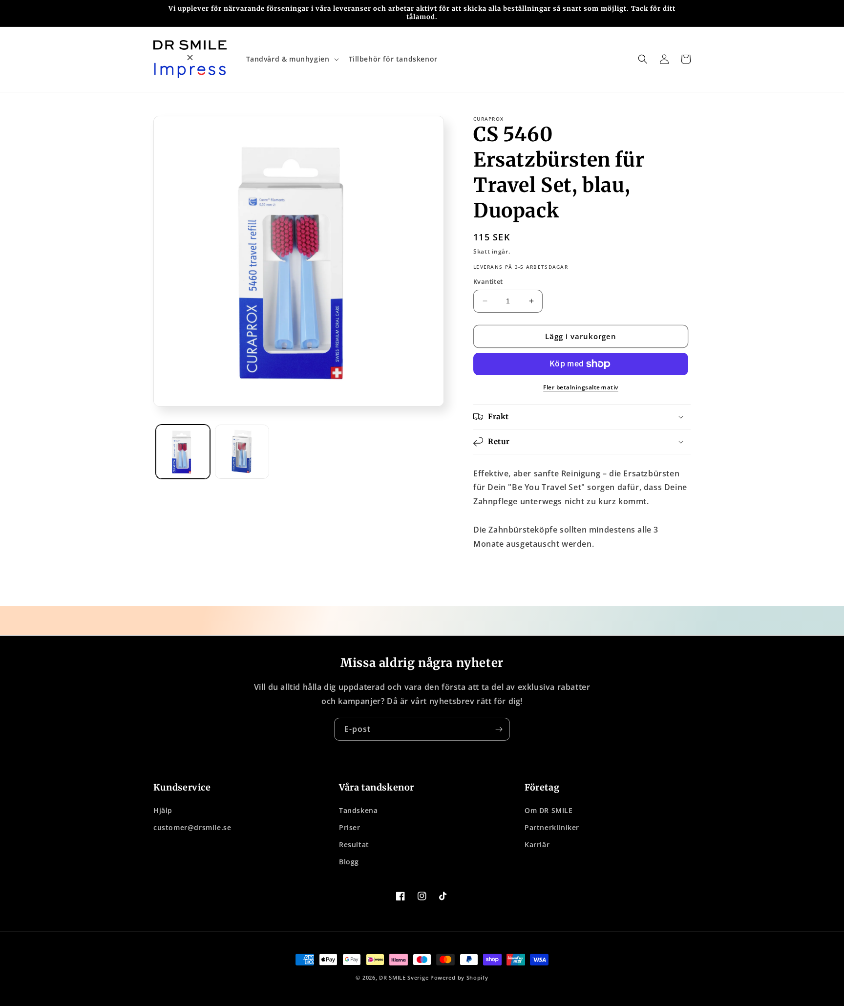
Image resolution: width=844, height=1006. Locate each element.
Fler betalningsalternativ (580, 387)
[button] (291, 59)
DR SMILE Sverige (403, 977)
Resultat (354, 844)
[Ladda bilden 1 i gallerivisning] (183, 452)
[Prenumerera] (498, 729)
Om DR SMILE (549, 810)
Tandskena (358, 810)
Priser (349, 827)
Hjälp (162, 810)
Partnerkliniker (552, 827)
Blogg (349, 861)
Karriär (537, 844)
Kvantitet (488, 281)
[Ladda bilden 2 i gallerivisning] (242, 452)
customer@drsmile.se (192, 827)
